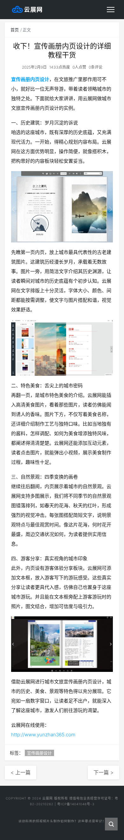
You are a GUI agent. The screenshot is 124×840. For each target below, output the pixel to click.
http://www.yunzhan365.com (43, 735)
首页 (14, 29)
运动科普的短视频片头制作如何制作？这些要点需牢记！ (62, 819)
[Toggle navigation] (110, 10)
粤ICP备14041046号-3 (75, 804)
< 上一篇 (20, 772)
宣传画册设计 (39, 752)
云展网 (47, 798)
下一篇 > (103, 772)
